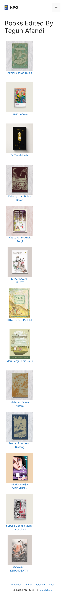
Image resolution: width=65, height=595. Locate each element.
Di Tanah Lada (20, 155)
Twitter (28, 584)
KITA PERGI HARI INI (19, 319)
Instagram (40, 584)
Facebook (16, 584)
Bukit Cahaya (20, 114)
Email (51, 584)
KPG (14, 7)
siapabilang (46, 590)
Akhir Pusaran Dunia (19, 72)
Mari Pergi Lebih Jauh (19, 361)
